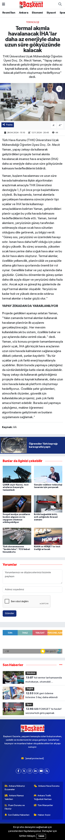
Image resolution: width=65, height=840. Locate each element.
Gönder (9, 613)
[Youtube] (41, 771)
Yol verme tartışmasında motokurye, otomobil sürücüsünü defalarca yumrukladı (43, 680)
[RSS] (46, 771)
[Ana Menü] (3, 4)
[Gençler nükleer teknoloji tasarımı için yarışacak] (48, 474)
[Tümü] (60, 665)
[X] (24, 771)
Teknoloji (32, 22)
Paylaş (9, 124)
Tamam (41, 836)
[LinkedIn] (35, 771)
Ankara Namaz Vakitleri (14, 797)
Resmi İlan (8, 12)
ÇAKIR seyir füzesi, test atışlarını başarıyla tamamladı (16, 487)
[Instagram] (29, 771)
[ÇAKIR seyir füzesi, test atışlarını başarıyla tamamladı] (17, 474)
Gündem (31, 673)
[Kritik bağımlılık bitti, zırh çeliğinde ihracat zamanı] (48, 504)
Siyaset (51, 12)
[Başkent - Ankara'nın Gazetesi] (31, 4)
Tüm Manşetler (45, 805)
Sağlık (30, 689)
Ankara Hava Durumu (48, 786)
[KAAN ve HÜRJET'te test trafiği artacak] (48, 536)
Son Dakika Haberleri (18, 815)
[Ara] (60, 4)
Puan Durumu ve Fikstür (15, 807)
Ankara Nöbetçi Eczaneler (15, 788)
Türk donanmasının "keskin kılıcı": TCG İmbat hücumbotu (16, 549)
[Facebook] (18, 771)
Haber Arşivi (44, 815)
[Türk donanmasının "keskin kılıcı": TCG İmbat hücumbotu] (17, 536)
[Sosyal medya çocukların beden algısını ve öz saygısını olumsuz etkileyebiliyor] (17, 504)
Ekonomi (37, 12)
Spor (29, 704)
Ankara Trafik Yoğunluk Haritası (43, 797)
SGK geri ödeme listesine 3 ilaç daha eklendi (41, 695)
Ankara (23, 12)
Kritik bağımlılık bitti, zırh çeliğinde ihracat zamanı (46, 517)
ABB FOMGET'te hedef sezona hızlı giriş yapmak (43, 711)
